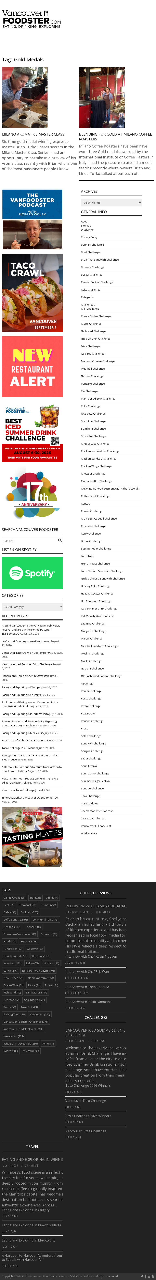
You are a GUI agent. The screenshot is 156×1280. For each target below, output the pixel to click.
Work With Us (89, 833)
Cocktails (29, 912)
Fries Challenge (90, 346)
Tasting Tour (14, 1014)
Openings (87, 683)
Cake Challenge (90, 289)
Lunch (10, 970)
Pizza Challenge (91, 706)
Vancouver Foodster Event (23, 1029)
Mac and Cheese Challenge (98, 361)
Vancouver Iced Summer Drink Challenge (27, 664)
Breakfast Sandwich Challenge (100, 259)
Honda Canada (15, 956)
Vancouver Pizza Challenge (85, 1131)
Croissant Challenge (93, 526)
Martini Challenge (92, 638)
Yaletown (31, 1051)
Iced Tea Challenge (92, 353)
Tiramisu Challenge (93, 818)
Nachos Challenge (92, 376)
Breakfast (27, 905)
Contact (85, 503)
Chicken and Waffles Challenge (100, 451)
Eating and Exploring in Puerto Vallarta (25, 714)
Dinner (33, 927)
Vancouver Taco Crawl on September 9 (26, 652)
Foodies (29, 941)
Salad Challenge (91, 736)
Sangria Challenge (92, 751)
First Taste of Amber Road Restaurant (25, 740)
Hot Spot (40, 956)
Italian (32, 963)
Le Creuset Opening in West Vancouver (26, 641)
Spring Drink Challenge (95, 773)
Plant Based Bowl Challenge (98, 398)
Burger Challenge (91, 274)
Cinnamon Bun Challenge (96, 481)
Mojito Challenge (91, 661)
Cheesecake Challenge (95, 443)
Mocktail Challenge (92, 653)
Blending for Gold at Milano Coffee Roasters (115, 136)
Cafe (10, 912)
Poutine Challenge (92, 721)
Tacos (10, 1007)
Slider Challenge (91, 758)
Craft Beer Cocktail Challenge (99, 518)
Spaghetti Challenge (93, 428)
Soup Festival (89, 766)
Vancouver (40, 1014)
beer (52, 897)
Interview (12, 963)
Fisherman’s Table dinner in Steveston (25, 676)
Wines (11, 1051)
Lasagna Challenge (93, 623)
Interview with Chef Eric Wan (87, 971)
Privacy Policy (89, 237)
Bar (35, 897)
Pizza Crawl (88, 713)
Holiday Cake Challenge (95, 586)
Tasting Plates (89, 803)
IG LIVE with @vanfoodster (97, 616)
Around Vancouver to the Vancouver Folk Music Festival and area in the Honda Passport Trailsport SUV (31, 629)
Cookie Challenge (92, 511)
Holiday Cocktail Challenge (97, 593)
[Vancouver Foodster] (32, 26)
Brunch (48, 905)
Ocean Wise (13, 985)
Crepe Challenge (91, 323)
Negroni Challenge (92, 668)
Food (10, 941)
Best (9, 905)
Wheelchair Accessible (21, 1043)
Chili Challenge (90, 308)
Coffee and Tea (16, 919)
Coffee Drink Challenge (95, 496)
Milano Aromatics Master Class (33, 134)
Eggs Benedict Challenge (96, 548)
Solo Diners (34, 1000)
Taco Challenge (90, 796)
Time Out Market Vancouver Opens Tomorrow (30, 797)
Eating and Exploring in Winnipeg (22, 687)
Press (84, 728)
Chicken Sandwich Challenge (98, 458)
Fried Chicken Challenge (95, 338)
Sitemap (86, 225)
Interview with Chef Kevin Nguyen (91, 956)
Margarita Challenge (93, 631)
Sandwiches (36, 992)
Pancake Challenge (93, 383)
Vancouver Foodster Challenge (26, 1021)
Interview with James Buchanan (97, 906)
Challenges (88, 304)
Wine (48, 1043)
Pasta (34, 985)
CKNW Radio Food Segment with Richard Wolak (110, 488)
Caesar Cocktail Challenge (97, 282)
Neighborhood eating (38, 970)
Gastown (35, 949)
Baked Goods (14, 897)
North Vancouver (41, 978)
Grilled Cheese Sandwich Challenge (103, 578)
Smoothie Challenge (93, 421)
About (84, 221)
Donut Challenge (91, 541)
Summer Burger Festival (95, 781)
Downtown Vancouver (20, 934)
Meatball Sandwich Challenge (99, 646)
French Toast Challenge (95, 563)
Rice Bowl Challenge (93, 413)
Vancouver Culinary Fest (96, 826)
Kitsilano (51, 963)
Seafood (11, 1000)
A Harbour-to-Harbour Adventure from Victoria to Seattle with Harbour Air (38, 1257)
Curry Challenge (91, 533)
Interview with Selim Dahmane (88, 1002)
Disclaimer (87, 229)
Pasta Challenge (91, 698)
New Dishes (13, 978)
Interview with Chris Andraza (87, 987)
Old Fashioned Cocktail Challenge (101, 676)
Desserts (12, 927)
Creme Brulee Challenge (96, 316)
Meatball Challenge (93, 368)
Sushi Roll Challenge (93, 436)
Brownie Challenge (92, 267)
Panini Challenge (91, 691)
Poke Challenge (90, 406)
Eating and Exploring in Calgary (21, 695)
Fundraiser (13, 949)
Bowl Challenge (90, 252)
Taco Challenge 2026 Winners (20, 748)
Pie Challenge (89, 391)
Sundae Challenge (92, 788)
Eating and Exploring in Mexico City (23, 733)
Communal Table (45, 919)
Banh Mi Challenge (92, 244)
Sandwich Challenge (93, 743)
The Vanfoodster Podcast (97, 811)
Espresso (49, 934)
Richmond (12, 992)
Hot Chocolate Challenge (96, 601)
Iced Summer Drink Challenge (99, 608)
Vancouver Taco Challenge (18, 790)
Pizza (51, 985)
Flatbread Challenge (93, 331)
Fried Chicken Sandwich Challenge (102, 571)
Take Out (29, 1007)
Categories (87, 297)
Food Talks (87, 556)
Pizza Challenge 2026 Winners (88, 1116)
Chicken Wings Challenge (96, 466)
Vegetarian (14, 1036)
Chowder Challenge (93, 473)
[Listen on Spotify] (32, 588)
